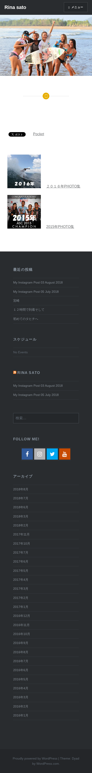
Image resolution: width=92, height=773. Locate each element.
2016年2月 (20, 706)
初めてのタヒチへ (25, 319)
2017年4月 (20, 579)
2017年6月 (20, 561)
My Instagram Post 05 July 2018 (36, 291)
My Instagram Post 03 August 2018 (38, 282)
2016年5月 (20, 679)
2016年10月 (21, 634)
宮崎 (16, 300)
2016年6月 (20, 670)
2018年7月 (20, 498)
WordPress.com (47, 763)
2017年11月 (21, 534)
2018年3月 (20, 516)
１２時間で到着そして (28, 309)
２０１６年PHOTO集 (63, 186)
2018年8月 (20, 489)
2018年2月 (20, 525)
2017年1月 (20, 607)
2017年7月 (20, 552)
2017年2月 (20, 598)
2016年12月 (21, 616)
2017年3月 (20, 588)
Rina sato (15, 7)
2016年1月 (20, 715)
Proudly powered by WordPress (35, 758)
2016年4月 (20, 688)
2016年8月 (20, 652)
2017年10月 (21, 543)
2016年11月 (21, 625)
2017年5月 (20, 570)
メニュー (77, 7)
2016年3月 (20, 697)
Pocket (38, 134)
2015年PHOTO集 (60, 227)
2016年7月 (20, 661)
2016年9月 (20, 643)
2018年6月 (20, 507)
